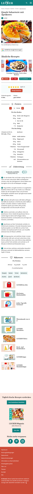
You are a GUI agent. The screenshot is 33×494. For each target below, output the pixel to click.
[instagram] (22, 441)
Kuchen (4, 277)
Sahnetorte (23, 9)
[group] (16, 68)
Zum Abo (16, 430)
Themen (3, 469)
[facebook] (10, 441)
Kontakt (3, 472)
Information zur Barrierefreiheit (10, 461)
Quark (10, 277)
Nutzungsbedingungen (7, 453)
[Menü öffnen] (31, 3)
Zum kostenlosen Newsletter (16, 402)
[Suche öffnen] (26, 3)
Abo (2, 475)
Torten (17, 9)
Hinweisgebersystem (7, 464)
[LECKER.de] (7, 3)
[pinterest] (16, 441)
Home (2, 9)
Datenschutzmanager (7, 458)
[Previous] (2, 66)
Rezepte (7, 9)
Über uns (3, 466)
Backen (12, 9)
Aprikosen (16, 277)
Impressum (4, 450)
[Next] (30, 66)
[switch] (24, 172)
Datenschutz (4, 455)
